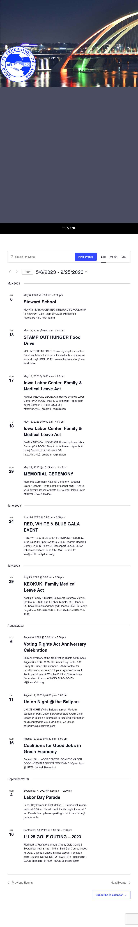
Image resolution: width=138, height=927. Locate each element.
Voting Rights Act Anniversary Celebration (55, 647)
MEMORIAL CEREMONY (48, 474)
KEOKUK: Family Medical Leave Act (50, 587)
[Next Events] (17, 272)
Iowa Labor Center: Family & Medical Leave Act (53, 385)
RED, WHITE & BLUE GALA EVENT (52, 527)
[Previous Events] (10, 272)
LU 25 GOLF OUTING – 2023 (52, 836)
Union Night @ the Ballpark (52, 701)
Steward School (40, 302)
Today (27, 271)
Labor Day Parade (42, 797)
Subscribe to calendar (109, 895)
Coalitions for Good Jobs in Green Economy (52, 748)
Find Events (85, 256)
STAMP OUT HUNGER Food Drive (52, 340)
